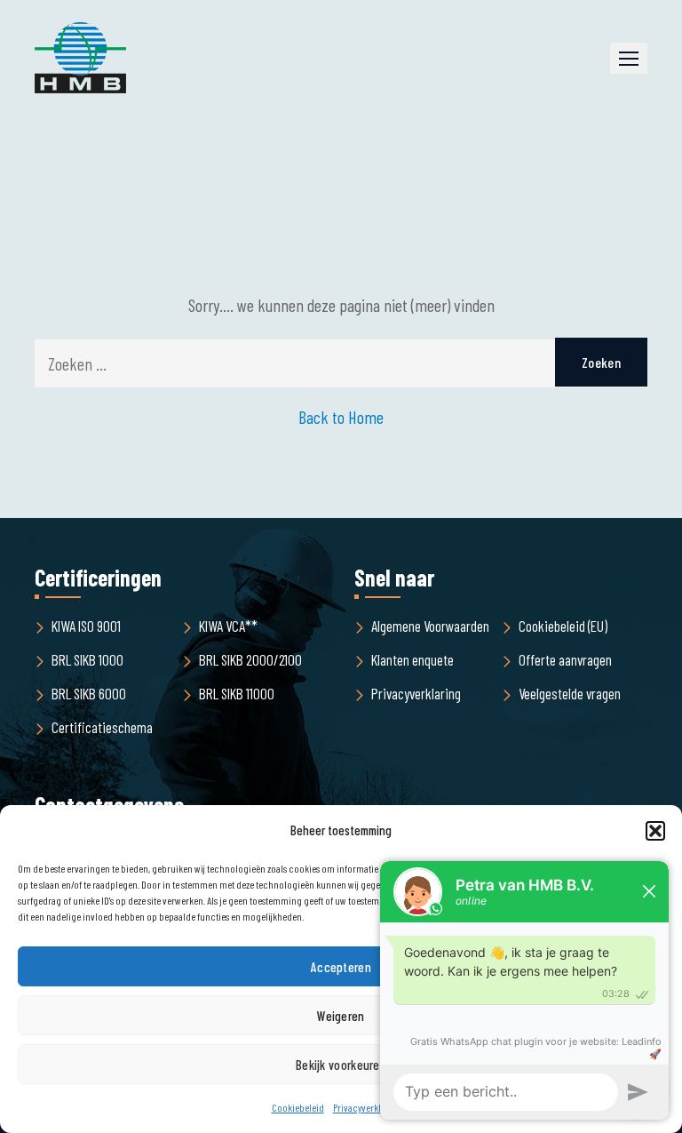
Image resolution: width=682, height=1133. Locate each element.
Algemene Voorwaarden (430, 625)
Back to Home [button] (341, 416)
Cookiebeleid (298, 1107)
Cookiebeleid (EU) (563, 625)
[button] (628, 58)
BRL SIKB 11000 (236, 693)
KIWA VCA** (228, 625)
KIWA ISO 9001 (86, 625)
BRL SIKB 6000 (89, 693)
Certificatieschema (102, 727)
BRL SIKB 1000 (87, 659)
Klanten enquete (412, 659)
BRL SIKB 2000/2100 (250, 659)
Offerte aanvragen (565, 659)
